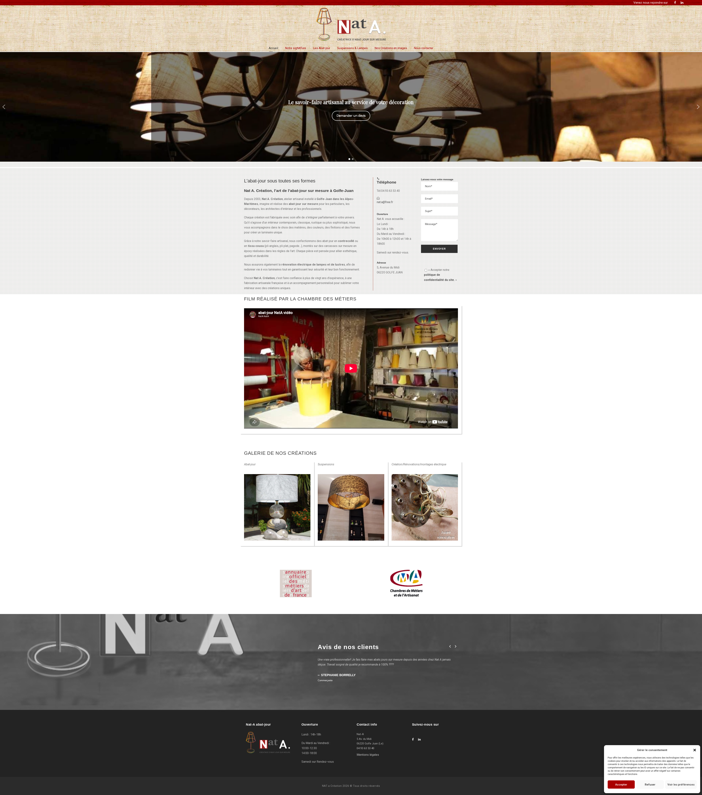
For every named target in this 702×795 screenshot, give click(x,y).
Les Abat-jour (321, 48)
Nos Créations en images (391, 48)
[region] (351, 107)
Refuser (650, 784)
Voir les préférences (681, 784)
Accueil (273, 48)
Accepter (621, 784)
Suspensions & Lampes (352, 48)
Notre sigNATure (295, 48)
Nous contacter (423, 48)
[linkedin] (682, 2)
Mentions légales (368, 754)
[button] (695, 750)
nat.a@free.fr (385, 202)
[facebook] (675, 2)
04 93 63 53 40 (365, 748)
